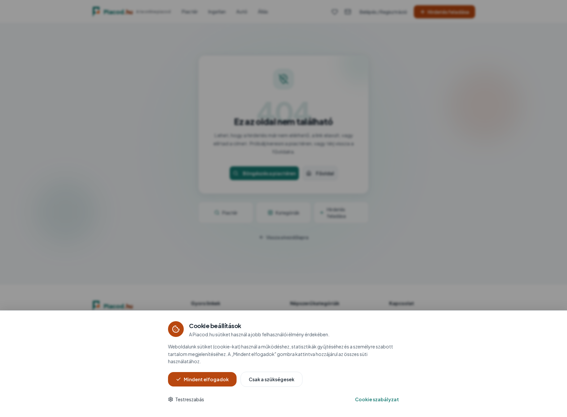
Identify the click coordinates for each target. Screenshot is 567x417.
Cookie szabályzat (377, 399)
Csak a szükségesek (271, 379)
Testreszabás (189, 399)
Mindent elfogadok (206, 379)
